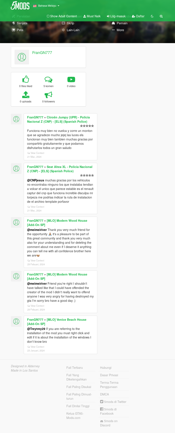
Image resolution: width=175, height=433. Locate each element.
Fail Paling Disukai (78, 387)
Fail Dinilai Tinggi (77, 406)
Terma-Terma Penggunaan (109, 384)
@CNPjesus (35, 180)
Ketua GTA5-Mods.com (75, 415)
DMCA (104, 394)
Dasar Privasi (109, 375)
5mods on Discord (109, 423)
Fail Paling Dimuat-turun (79, 396)
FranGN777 (42, 52)
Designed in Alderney (25, 366)
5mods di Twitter (114, 401)
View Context (37, 153)
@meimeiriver (37, 229)
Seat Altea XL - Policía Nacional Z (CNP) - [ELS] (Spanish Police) (59, 169)
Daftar (139, 16)
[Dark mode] (152, 16)
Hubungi (105, 367)
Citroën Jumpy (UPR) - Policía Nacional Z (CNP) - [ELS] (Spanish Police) (58, 119)
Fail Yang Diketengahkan (76, 377)
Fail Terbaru (74, 367)
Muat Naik (93, 16)
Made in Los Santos (24, 370)
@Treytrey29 (36, 329)
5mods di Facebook (108, 411)
